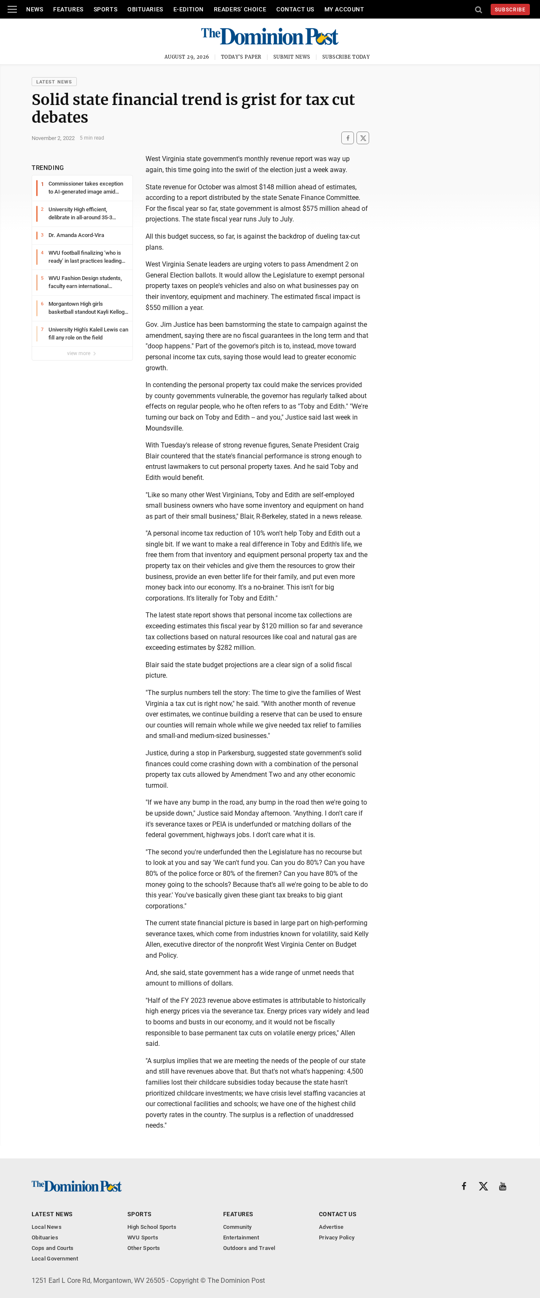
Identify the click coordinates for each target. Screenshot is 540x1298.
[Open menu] (12, 9)
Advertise (331, 1227)
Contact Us (295, 9)
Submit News (291, 57)
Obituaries (145, 9)
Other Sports (143, 1248)
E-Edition (188, 9)
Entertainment (241, 1237)
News (34, 9)
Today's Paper (241, 57)
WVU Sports (142, 1237)
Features (68, 9)
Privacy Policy (336, 1237)
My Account (344, 9)
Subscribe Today (346, 57)
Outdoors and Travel (249, 1248)
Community (237, 1227)
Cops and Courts (53, 1248)
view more (79, 353)
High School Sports (151, 1227)
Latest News (54, 82)
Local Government (55, 1258)
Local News (47, 1227)
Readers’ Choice (240, 9)
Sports (105, 9)
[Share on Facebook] (347, 138)
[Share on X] (363, 138)
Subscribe (510, 10)
